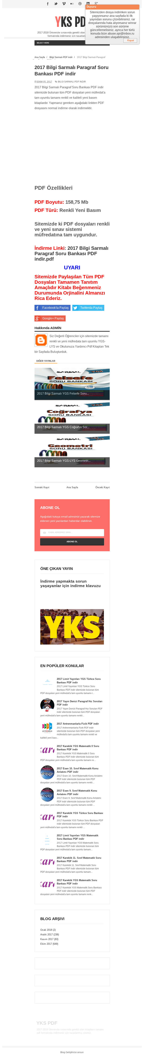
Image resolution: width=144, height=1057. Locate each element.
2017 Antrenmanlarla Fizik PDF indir (78, 723)
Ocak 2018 (46, 929)
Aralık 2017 (46, 934)
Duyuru (91, 6)
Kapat (130, 40)
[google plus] (96, 4)
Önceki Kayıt (102, 487)
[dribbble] (80, 4)
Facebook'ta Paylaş (55, 307)
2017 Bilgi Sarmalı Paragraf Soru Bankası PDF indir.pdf (71, 254)
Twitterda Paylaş (91, 307)
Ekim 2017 (46, 943)
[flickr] (72, 4)
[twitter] (56, 4)
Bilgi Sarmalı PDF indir (72, 81)
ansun (80, 1052)
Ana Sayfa (72, 487)
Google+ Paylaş (53, 318)
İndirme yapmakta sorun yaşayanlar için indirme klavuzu (70, 583)
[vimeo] (64, 4)
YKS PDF (73, 22)
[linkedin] (88, 4)
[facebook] (48, 4)
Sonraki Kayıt (41, 487)
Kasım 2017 (46, 939)
